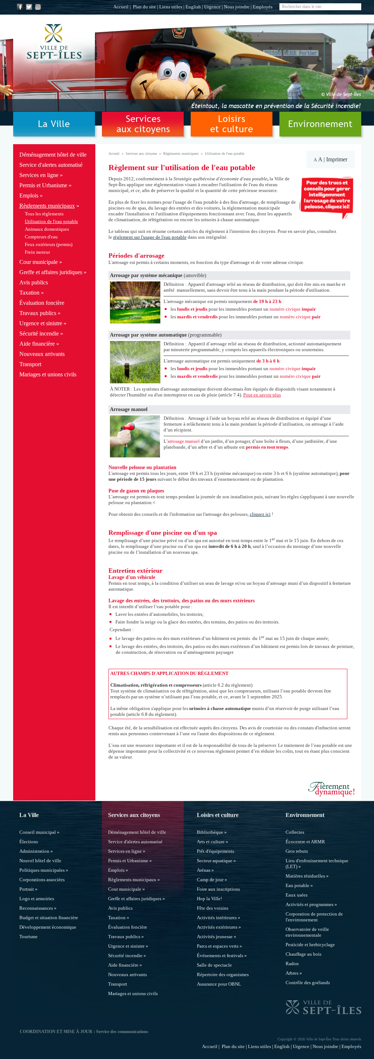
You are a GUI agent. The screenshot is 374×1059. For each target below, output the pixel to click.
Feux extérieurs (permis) (48, 244)
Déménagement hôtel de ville (53, 154)
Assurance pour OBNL (219, 984)
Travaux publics (37, 313)
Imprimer (336, 159)
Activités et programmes (309, 904)
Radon (292, 963)
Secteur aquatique (214, 860)
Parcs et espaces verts (217, 946)
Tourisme (28, 936)
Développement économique (47, 927)
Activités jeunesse (215, 936)
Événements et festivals (220, 955)
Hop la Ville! (209, 898)
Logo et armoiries (36, 898)
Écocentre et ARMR (305, 841)
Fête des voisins (212, 908)
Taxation (29, 292)
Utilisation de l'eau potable (51, 221)
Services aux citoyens (141, 153)
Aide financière (37, 344)
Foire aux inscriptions (218, 889)
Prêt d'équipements (215, 851)
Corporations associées (42, 879)
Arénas (203, 870)
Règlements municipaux (47, 206)
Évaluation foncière (41, 303)
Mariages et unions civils (47, 374)
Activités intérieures (217, 917)
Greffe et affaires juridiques (50, 272)
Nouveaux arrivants (42, 354)
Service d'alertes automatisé (51, 165)
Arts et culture (211, 841)
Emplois (28, 195)
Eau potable (297, 885)
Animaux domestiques (47, 229)
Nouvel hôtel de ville (40, 860)
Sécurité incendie (39, 333)
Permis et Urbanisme (43, 185)
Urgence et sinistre (40, 323)
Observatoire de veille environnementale (307, 932)
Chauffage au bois (303, 954)
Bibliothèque (210, 832)
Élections (28, 841)
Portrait (26, 889)
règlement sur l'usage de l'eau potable (150, 237)
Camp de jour (210, 879)
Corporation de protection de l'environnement (314, 916)
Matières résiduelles (305, 876)
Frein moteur (37, 252)
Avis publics (33, 282)
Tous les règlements (44, 213)
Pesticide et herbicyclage (310, 944)
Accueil (121, 6)
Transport (30, 364)
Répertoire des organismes (223, 974)
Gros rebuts (297, 851)
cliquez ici (260, 514)
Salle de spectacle (214, 965)
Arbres (292, 973)
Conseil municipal (37, 832)
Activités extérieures (217, 927)
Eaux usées (297, 895)
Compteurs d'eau (41, 236)
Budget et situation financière (48, 917)
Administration (34, 851)
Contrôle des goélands (308, 982)
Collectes (295, 832)
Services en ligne (38, 175)
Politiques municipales (42, 870)
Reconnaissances (36, 908)
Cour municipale (38, 262)
